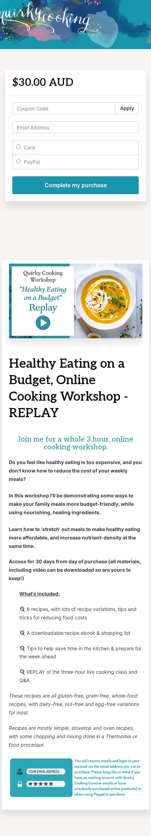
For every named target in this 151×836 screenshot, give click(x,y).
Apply (127, 108)
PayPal (31, 162)
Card (28, 147)
